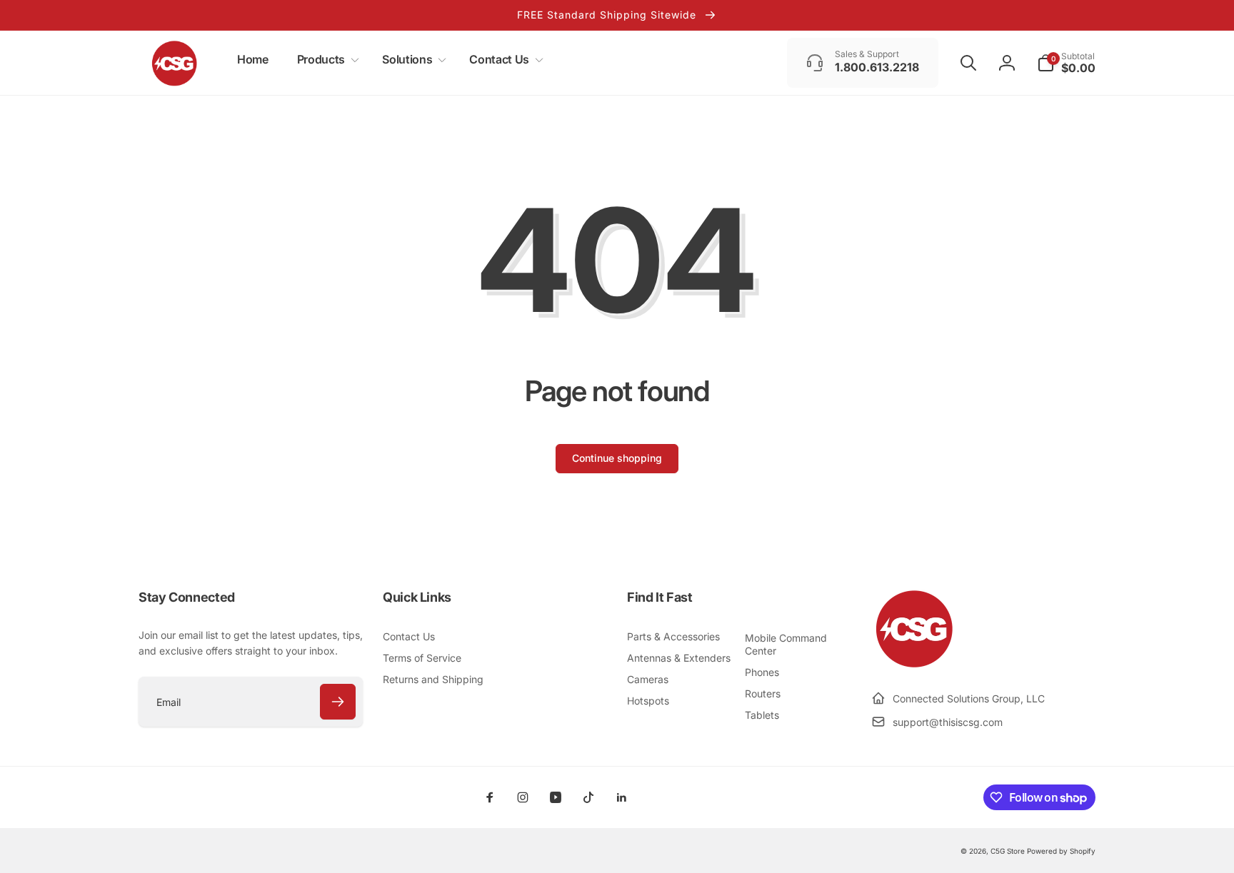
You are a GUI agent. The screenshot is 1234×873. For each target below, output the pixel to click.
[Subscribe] (338, 702)
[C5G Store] (914, 664)
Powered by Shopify (1061, 851)
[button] (325, 59)
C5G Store (1007, 851)
